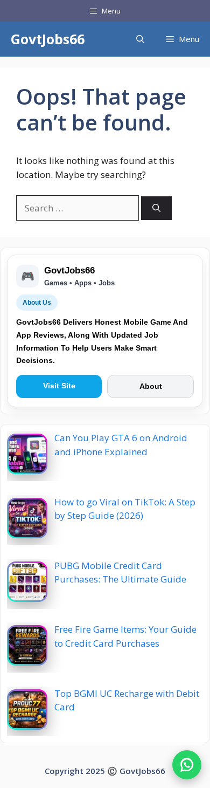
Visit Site (59, 385)
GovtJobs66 (48, 39)
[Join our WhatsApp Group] (186, 764)
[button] (140, 39)
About (150, 386)
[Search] (156, 208)
